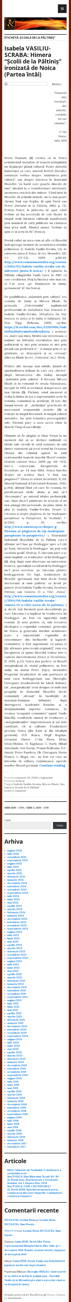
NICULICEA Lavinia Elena (20, 1220)
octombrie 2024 (17, 889)
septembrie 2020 (17, 1036)
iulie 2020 (13, 1042)
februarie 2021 (16, 1019)
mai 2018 (12, 1127)
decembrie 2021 (17, 987)
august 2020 (14, 1039)
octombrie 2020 (17, 1032)
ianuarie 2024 (15, 915)
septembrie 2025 (17, 860)
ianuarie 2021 (15, 1023)
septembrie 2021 (17, 997)
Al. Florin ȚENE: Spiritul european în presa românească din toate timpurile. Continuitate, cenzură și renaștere (35, 1193)
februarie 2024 (16, 912)
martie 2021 (14, 1016)
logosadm (47, 777)
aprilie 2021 (14, 1013)
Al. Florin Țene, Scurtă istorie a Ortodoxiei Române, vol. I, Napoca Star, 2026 (32, 1181)
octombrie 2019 (16, 1071)
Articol (20, 781)
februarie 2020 (16, 1058)
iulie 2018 (13, 1120)
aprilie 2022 (14, 974)
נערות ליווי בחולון (11, 1230)
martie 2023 (14, 948)
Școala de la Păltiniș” (27, 787)
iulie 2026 (13, 853)
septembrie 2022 (17, 958)
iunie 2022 (13, 967)
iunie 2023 (13, 938)
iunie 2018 (13, 1124)
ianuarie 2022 (15, 984)
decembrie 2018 (17, 1104)
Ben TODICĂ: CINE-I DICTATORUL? (29, 1186)
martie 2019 (14, 1094)
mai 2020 (13, 1049)
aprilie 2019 (14, 1091)
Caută (7, 820)
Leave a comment (15, 790)
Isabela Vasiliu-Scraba (27, 784)
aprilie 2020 (14, 1052)
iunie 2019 (13, 1084)
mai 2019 (12, 1088)
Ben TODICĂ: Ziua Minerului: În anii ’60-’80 (33, 1176)
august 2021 (14, 1000)
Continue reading (52, 765)
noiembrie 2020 (16, 1029)
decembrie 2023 (17, 918)
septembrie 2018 (17, 1114)
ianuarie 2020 (15, 1062)
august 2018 (14, 1117)
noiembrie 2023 (16, 922)
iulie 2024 (13, 896)
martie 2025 (14, 873)
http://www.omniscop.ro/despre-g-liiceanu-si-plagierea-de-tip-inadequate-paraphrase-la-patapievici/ (35, 531)
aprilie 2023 (14, 945)
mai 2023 (12, 941)
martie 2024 (14, 909)
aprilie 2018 (14, 1130)
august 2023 (14, 932)
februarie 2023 (16, 951)
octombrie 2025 (16, 857)
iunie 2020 (13, 1045)
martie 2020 (14, 1055)
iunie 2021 (13, 1006)
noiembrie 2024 (16, 886)
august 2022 (14, 961)
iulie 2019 (13, 1081)
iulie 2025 (13, 866)
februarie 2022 (16, 980)
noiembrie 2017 (16, 1146)
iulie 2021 (13, 1003)
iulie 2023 (13, 935)
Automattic (15, 1298)
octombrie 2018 (16, 1111)
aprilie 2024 (14, 905)
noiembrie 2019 (16, 1068)
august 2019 (14, 1078)
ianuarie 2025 (15, 879)
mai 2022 (12, 971)
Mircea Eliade (50, 784)
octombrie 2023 (17, 925)
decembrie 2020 (17, 1026)
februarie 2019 (16, 1097)
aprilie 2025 (14, 870)
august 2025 (14, 863)
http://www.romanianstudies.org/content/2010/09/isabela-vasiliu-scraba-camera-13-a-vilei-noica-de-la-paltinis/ (35, 600)
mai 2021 (12, 1010)
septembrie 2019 (17, 1075)
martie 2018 (14, 1133)
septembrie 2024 (17, 892)
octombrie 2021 (16, 993)
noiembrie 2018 (16, 1107)
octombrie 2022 (17, 954)
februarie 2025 (16, 876)
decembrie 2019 (17, 1065)
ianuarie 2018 (15, 1140)
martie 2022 (14, 977)
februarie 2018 (16, 1137)
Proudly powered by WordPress (23, 1294)
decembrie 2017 (17, 1143)
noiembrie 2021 (16, 990)
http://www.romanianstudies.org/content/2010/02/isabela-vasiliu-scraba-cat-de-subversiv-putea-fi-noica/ (35, 266)
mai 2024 (12, 902)
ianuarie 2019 (15, 1101)
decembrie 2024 (17, 883)
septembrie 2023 (17, 928)
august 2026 (14, 850)
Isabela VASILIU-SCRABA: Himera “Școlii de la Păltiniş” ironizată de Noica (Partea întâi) (32, 61)
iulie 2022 (13, 964)
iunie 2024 (13, 899)
